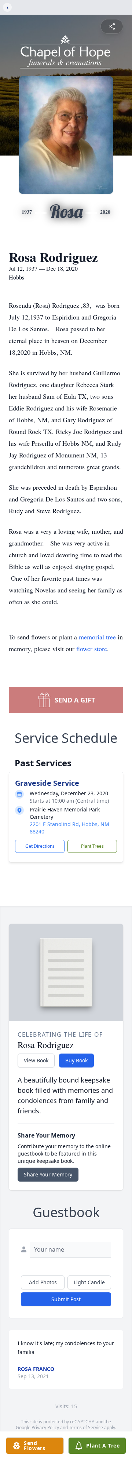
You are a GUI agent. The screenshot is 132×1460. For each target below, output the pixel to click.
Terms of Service (86, 1427)
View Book (36, 1060)
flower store (91, 648)
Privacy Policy (45, 1427)
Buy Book (76, 1060)
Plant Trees (92, 846)
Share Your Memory (48, 1174)
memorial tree (97, 636)
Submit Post (66, 1299)
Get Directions (40, 846)
